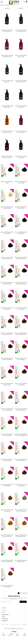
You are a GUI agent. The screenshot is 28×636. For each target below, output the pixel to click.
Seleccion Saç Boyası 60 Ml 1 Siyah (7, 182)
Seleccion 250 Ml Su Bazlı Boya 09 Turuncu (7, 132)
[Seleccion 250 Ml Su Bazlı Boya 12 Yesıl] (21, 145)
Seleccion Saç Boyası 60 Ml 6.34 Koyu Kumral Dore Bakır (7, 333)
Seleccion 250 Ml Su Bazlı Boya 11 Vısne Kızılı (7, 157)
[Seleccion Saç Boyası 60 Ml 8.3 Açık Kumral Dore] (7, 524)
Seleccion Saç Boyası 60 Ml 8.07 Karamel (7, 510)
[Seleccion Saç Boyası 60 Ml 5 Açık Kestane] (21, 221)
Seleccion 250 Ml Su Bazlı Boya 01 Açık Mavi (7, 30)
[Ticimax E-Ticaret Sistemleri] (14, 631)
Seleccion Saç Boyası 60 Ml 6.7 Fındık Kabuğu (21, 359)
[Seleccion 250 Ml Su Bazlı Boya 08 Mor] (21, 94)
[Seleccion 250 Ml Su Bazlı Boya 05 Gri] (7, 69)
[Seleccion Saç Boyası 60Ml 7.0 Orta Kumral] (21, 372)
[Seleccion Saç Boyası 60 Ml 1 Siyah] (7, 170)
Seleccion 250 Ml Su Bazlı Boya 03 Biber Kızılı (7, 56)
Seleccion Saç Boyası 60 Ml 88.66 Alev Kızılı (21, 561)
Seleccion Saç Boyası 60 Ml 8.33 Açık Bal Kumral (21, 535)
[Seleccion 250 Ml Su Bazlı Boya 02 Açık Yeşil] (21, 19)
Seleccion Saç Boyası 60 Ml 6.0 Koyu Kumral (21, 308)
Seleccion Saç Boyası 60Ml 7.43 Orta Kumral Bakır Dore (21, 435)
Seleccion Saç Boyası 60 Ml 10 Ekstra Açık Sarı (7, 207)
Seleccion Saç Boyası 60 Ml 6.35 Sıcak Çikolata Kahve (21, 333)
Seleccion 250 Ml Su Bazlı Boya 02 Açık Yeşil (21, 30)
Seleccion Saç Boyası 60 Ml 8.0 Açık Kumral (21, 485)
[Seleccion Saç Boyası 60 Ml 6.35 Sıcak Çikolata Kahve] (21, 322)
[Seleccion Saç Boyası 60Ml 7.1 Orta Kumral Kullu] (7, 397)
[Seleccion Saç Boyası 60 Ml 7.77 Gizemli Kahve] (21, 448)
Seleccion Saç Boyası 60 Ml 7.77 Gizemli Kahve (21, 460)
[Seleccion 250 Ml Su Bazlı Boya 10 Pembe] (21, 120)
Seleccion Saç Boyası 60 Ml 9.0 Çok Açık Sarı (7, 586)
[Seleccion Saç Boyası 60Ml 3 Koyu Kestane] (21, 195)
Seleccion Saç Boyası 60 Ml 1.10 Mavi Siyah (21, 182)
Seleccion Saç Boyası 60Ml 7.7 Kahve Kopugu (7, 460)
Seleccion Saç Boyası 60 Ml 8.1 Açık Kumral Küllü (21, 510)
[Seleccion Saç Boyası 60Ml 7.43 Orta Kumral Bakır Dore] (21, 423)
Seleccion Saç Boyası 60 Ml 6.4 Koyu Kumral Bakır (7, 359)
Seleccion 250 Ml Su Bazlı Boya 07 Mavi (7, 106)
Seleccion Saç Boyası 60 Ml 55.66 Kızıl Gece (7, 308)
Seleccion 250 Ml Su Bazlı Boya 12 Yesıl (21, 157)
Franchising (3, 610)
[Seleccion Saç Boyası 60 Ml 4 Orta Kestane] (7, 221)
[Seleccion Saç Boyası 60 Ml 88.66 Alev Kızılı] (21, 549)
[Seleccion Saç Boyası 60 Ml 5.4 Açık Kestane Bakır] (21, 271)
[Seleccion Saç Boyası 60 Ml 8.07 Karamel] (7, 498)
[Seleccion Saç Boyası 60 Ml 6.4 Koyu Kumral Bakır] (7, 347)
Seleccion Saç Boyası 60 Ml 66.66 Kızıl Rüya (7, 384)
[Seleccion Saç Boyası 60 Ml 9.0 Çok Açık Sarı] (7, 574)
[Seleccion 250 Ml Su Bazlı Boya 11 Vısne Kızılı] (7, 145)
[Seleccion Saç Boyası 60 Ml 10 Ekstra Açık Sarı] (7, 195)
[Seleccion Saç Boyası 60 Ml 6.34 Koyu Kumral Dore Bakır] (7, 322)
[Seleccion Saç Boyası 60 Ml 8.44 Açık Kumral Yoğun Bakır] (7, 549)
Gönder (23, 601)
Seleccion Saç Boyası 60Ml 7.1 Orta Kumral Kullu (7, 409)
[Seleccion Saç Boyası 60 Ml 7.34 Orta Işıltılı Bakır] (7, 423)
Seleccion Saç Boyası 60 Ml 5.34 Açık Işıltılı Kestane (21, 258)
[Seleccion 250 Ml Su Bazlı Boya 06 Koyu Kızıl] (21, 69)
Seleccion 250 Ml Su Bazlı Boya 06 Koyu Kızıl (21, 81)
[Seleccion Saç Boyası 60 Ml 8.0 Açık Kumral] (21, 473)
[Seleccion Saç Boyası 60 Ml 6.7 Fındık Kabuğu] (21, 347)
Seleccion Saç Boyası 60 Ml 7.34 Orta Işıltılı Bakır (7, 435)
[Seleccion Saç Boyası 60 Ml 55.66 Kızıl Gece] (7, 296)
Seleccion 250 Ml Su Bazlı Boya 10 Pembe (21, 132)
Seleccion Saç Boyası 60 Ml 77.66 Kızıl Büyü (7, 485)
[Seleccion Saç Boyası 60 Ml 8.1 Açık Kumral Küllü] (21, 498)
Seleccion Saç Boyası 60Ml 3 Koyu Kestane (21, 207)
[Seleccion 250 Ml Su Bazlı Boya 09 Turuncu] (7, 120)
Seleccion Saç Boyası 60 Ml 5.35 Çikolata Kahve (7, 283)
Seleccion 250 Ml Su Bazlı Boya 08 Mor (21, 106)
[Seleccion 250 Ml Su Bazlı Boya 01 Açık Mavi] (7, 19)
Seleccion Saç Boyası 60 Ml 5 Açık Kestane (21, 233)
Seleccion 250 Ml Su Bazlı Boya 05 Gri (7, 81)
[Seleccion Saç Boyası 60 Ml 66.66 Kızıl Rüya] (7, 372)
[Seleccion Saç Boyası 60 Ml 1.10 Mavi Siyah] (21, 170)
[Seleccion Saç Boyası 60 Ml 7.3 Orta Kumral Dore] (21, 397)
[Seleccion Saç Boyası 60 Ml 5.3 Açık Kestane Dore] (7, 246)
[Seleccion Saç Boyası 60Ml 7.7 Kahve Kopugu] (7, 448)
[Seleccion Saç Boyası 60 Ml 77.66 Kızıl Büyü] (7, 473)
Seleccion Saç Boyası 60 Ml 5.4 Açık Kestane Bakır (21, 283)
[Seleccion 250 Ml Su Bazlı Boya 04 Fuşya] (21, 44)
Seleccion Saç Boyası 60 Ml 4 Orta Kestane (7, 233)
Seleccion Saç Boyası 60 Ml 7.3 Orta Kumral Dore (21, 409)
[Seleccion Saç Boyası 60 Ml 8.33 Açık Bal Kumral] (21, 524)
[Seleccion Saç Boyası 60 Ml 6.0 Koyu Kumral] (21, 296)
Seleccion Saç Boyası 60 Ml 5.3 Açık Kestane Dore (7, 258)
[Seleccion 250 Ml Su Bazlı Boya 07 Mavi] (7, 94)
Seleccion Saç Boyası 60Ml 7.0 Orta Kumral (21, 384)
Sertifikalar (3, 612)
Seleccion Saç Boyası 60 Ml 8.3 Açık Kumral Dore (7, 535)
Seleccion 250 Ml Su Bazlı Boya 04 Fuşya (21, 56)
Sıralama (7, 8)
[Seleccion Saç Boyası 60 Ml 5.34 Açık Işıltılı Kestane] (21, 246)
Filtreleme (21, 8)
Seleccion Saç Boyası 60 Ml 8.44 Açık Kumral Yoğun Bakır (7, 561)
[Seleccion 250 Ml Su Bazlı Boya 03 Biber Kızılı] (7, 44)
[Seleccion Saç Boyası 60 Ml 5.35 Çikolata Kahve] (7, 271)
